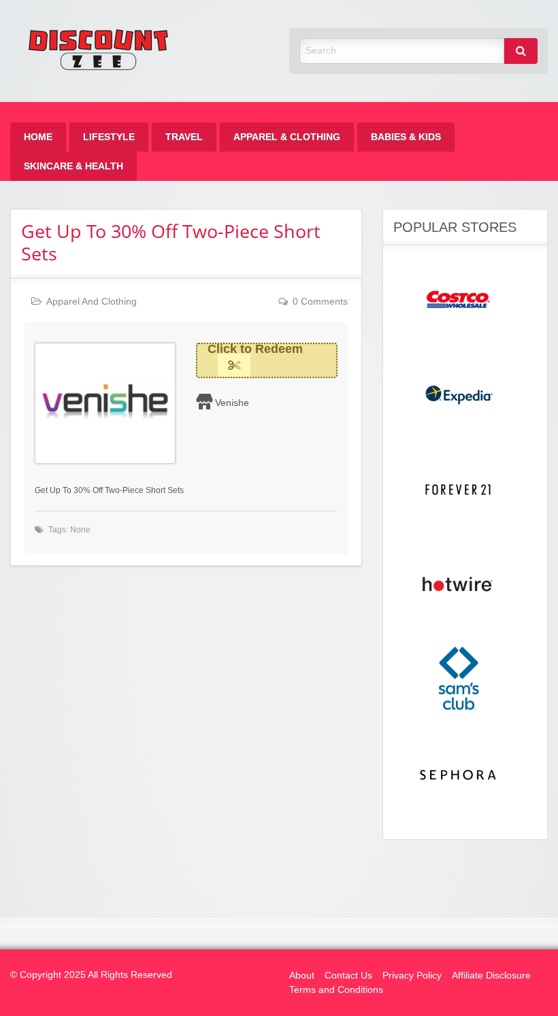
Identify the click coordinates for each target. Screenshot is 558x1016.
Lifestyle (109, 137)
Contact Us (348, 975)
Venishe (232, 402)
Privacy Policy (412, 975)
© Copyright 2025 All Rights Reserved (91, 975)
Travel (184, 137)
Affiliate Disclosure (491, 975)
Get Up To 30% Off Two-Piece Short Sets (171, 242)
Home (38, 137)
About (301, 975)
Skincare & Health (73, 166)
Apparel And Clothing (91, 302)
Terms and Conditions (336, 990)
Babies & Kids (406, 137)
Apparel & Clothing (286, 137)
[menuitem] (38, 137)
